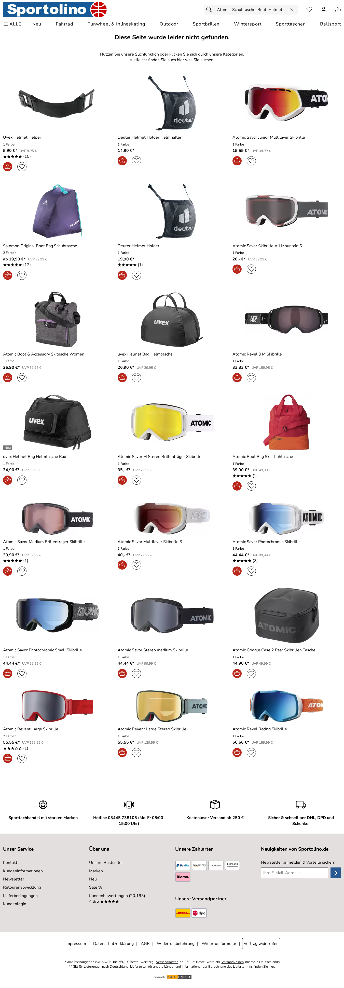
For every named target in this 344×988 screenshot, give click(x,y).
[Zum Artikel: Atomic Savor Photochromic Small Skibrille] (57, 615)
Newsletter (13, 879)
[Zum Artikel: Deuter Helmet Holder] (172, 211)
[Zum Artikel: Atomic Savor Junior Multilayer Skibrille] (286, 102)
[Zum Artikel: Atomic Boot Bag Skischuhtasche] (286, 422)
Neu (93, 879)
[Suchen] (210, 10)
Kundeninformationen (23, 871)
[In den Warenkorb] (7, 166)
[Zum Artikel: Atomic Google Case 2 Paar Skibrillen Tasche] (286, 615)
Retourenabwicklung (22, 887)
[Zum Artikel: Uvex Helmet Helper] (57, 102)
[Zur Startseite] (55, 9)
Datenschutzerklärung (113, 943)
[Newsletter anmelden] (336, 872)
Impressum (75, 943)
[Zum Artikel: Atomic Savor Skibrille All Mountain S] (286, 211)
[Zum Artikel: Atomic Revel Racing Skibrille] (286, 706)
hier (271, 967)
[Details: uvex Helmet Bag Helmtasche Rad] (8, 447)
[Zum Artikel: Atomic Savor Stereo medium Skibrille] (172, 615)
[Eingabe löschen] (291, 10)
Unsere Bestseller (106, 862)
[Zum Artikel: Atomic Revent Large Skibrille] (57, 706)
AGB (145, 943)
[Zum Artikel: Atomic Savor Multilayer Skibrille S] (172, 519)
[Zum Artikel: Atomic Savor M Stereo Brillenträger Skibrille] (172, 422)
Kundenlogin (14, 904)
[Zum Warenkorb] (338, 10)
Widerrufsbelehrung (176, 943)
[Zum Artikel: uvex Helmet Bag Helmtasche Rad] (57, 422)
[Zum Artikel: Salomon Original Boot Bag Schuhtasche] (57, 211)
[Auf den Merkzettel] (21, 166)
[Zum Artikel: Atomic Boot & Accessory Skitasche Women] (57, 319)
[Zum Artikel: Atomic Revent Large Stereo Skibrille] (172, 706)
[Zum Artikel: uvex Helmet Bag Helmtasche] (172, 319)
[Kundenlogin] (324, 10)
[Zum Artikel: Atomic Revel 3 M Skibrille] (286, 319)
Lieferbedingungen (20, 896)
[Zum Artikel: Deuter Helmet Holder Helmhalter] (172, 102)
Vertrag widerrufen (261, 943)
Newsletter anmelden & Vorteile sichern (298, 862)
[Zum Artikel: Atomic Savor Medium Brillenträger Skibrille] (57, 519)
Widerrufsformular (219, 943)
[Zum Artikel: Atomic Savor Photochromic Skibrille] (286, 519)
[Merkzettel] (309, 10)
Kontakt (10, 862)
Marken (96, 871)
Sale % (95, 887)
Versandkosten (167, 962)
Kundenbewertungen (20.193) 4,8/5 (117, 898)
